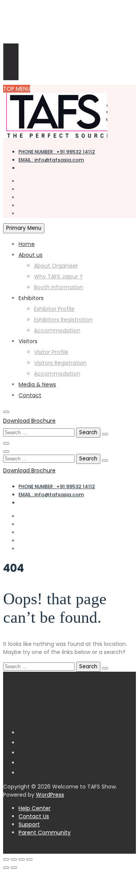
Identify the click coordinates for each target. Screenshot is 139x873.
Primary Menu (23, 228)
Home (27, 244)
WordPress (50, 795)
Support (29, 824)
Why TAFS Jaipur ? (58, 276)
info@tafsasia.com (51, 159)
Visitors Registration (60, 363)
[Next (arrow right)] (14, 867)
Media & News (37, 384)
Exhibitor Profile (54, 309)
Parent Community (45, 832)
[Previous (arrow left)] (6, 867)
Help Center (35, 808)
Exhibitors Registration (63, 320)
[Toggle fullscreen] (14, 859)
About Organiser (56, 266)
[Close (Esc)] (29, 859)
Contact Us (34, 816)
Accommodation (57, 330)
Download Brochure (29, 421)
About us (30, 255)
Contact (30, 395)
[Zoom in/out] (6, 859)
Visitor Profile (51, 352)
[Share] (22, 859)
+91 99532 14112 (57, 151)
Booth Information (58, 287)
